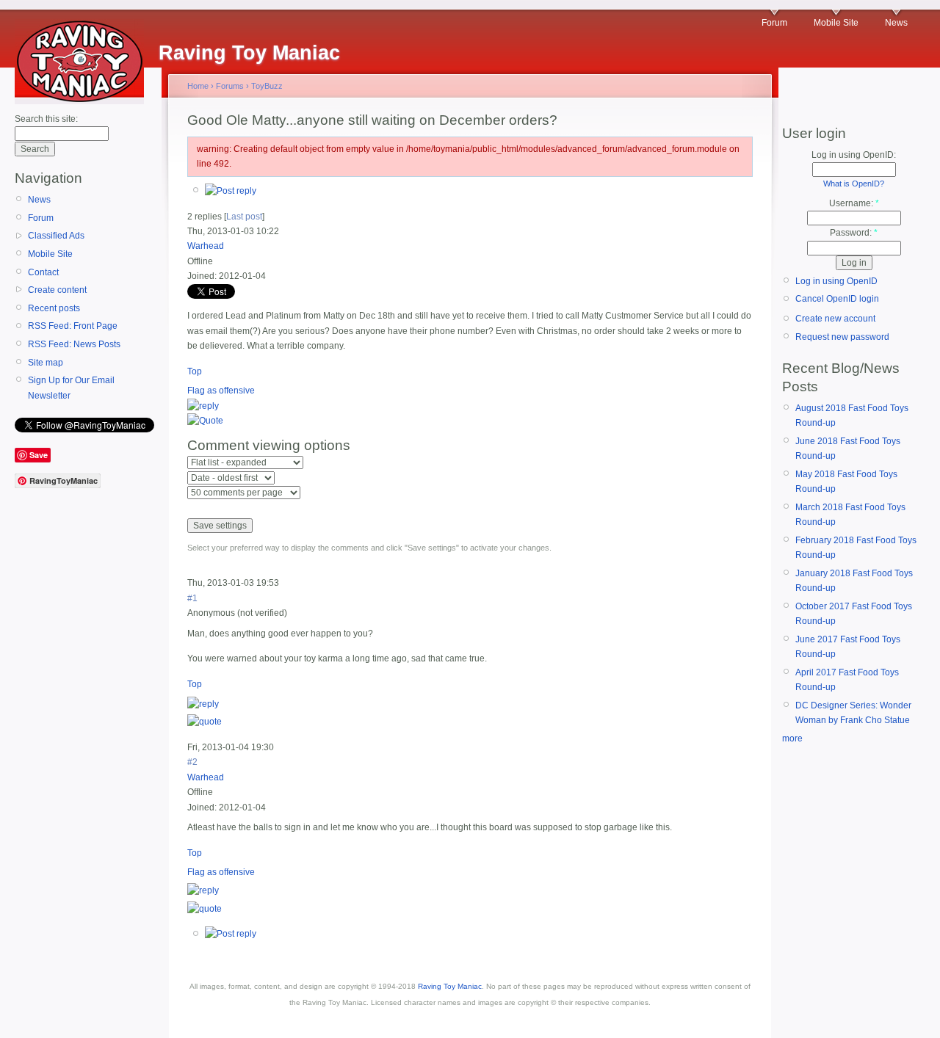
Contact (43, 272)
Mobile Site (836, 23)
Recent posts (54, 308)
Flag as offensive (221, 390)
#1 (192, 598)
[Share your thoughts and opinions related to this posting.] (230, 191)
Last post (244, 216)
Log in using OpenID (836, 281)
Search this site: (46, 119)
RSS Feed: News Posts (74, 344)
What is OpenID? (853, 183)
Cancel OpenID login (837, 299)
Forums (230, 85)
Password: (854, 233)
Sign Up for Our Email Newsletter (71, 387)
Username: (854, 203)
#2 (192, 762)
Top (194, 371)
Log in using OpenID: (853, 155)
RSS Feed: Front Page (73, 326)
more (792, 738)
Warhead (205, 246)
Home (198, 85)
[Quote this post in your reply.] (205, 420)
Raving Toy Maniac (450, 986)
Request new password (842, 337)
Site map (45, 363)
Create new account (835, 318)
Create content (57, 290)
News (896, 23)
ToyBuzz (267, 85)
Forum (774, 23)
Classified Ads (56, 236)
